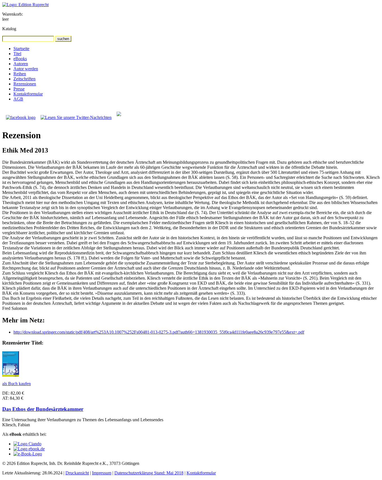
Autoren (20, 63)
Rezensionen (24, 83)
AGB (18, 99)
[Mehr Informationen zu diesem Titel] (10, 375)
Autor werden (25, 68)
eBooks (20, 58)
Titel (17, 53)
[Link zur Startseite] (25, 4)
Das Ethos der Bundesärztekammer (42, 409)
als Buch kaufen (16, 383)
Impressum (101, 472)
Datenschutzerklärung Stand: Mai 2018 (148, 472)
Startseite (21, 48)
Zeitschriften (24, 78)
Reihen (19, 73)
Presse (19, 88)
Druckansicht (77, 472)
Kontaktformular (28, 94)
